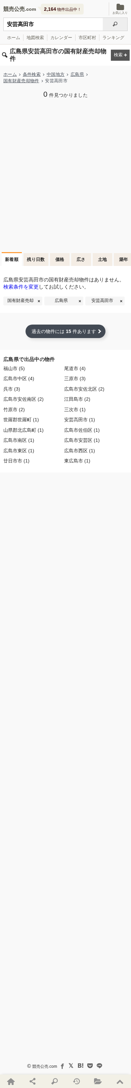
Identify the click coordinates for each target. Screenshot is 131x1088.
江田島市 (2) (77, 399)
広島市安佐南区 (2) (23, 399)
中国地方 (55, 74)
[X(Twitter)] (71, 1065)
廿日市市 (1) (16, 460)
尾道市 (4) (75, 368)
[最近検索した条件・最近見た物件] (76, 1081)
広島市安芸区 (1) (82, 440)
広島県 (77, 74)
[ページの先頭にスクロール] (120, 1081)
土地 (102, 259)
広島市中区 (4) (18, 378)
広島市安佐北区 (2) (84, 389)
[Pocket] (90, 1065)
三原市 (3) (75, 378)
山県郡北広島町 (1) (23, 430)
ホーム (13, 37)
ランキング (113, 37)
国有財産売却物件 (21, 80)
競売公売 (14, 9)
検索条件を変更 (21, 287)
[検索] (115, 24)
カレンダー (61, 37)
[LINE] (99, 1065)
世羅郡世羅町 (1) (21, 419)
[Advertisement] (65, 174)
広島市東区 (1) (18, 450)
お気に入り (120, 12)
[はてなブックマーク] (80, 1065)
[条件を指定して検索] (55, 1081)
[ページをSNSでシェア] (33, 1081)
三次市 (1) (75, 409)
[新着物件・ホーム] (11, 1081)
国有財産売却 (20, 300)
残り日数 (36, 259)
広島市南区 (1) (18, 440)
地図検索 (35, 37)
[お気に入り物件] (98, 1081)
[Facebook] (61, 1065)
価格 (59, 259)
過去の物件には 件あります (64, 331)
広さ (81, 259)
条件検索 (32, 74)
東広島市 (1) (77, 460)
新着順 (11, 259)
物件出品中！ (62, 9)
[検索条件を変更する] (120, 55)
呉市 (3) (11, 389)
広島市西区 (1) (79, 450)
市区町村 (87, 37)
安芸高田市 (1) (79, 419)
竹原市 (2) (14, 409)
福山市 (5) (14, 368)
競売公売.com (44, 1066)
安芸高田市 (102, 300)
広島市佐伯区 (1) (82, 430)
